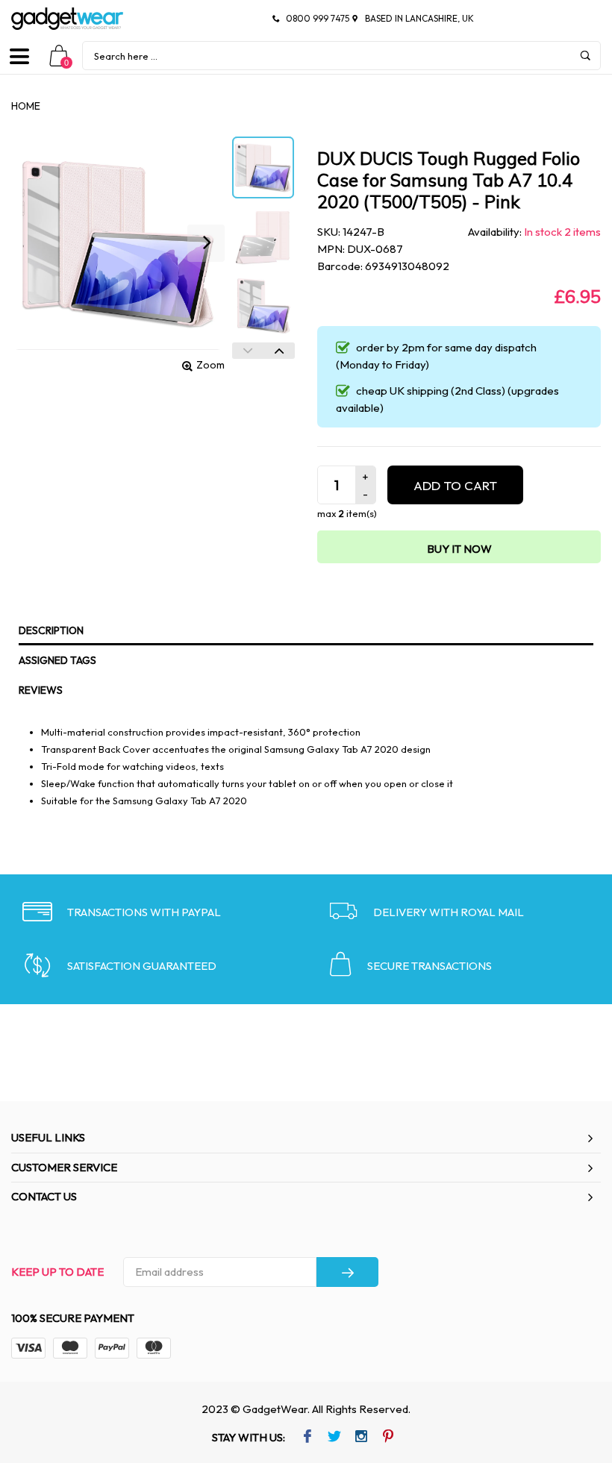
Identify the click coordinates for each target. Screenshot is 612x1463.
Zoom (210, 365)
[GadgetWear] (67, 18)
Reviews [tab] (41, 690)
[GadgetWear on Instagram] (361, 1437)
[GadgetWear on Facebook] (307, 1437)
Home (25, 106)
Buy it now (459, 549)
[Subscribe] (347, 1272)
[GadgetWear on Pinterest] (387, 1437)
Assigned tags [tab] (57, 660)
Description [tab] (51, 630)
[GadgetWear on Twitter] (334, 1437)
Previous (247, 350)
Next (279, 350)
